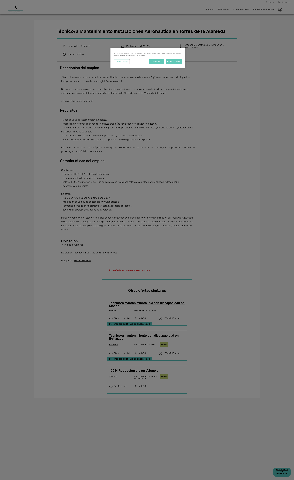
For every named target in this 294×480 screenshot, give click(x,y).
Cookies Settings (122, 61)
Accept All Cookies (173, 61)
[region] (147, 58)
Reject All (156, 61)
